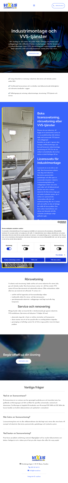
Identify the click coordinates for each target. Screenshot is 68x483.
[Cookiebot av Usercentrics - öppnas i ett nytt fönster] (59, 222)
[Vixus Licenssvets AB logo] (34, 458)
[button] (58, 5)
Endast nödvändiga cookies (12, 260)
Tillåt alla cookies (56, 260)
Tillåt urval (34, 260)
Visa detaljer (59, 255)
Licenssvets (40, 168)
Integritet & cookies (34, 476)
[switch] (25, 248)
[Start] (10, 5)
